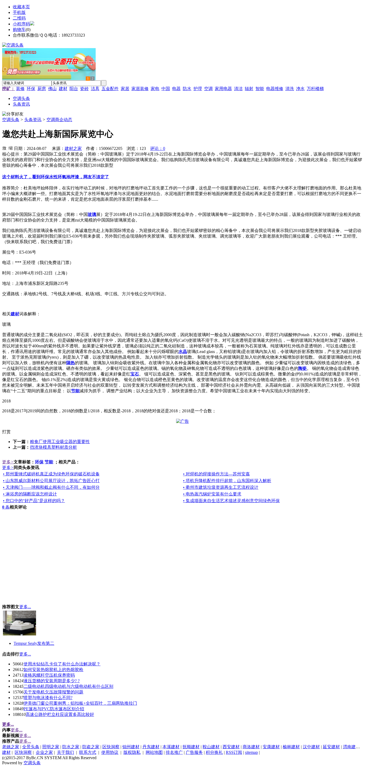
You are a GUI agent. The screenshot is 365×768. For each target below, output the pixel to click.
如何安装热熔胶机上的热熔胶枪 (53, 669)
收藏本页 (21, 7)
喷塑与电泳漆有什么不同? (48, 697)
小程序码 (21, 24)
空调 (208, 88)
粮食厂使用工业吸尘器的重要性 (60, 441)
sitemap (251, 752)
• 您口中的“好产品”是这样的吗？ (34, 500)
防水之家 (70, 746)
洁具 (95, 88)
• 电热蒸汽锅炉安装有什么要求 (212, 494)
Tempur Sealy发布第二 (34, 643)
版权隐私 (132, 752)
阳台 (73, 88)
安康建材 (271, 746)
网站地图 (154, 752)
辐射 (249, 88)
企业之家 (44, 752)
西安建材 (231, 746)
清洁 (238, 88)
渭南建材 (351, 746)
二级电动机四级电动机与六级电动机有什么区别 (68, 686)
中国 (165, 88)
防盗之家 (90, 746)
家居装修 (140, 88)
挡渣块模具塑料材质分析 (53, 447)
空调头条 (10, 119)
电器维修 (274, 88)
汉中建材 (311, 746)
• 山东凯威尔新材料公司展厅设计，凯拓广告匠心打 (51, 480)
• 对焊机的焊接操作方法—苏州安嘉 (216, 474)
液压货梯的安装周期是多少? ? (52, 680)
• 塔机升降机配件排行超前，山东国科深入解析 (227, 480)
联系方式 (87, 752)
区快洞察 (110, 746)
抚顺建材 (191, 746)
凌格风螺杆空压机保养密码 (49, 675)
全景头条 (30, 746)
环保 (31, 88)
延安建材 (331, 746)
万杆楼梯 (315, 88)
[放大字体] (4, 148)
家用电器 (223, 88)
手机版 (19, 12)
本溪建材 (171, 746)
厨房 (41, 88)
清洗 (289, 88)
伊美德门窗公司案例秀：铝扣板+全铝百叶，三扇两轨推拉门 (80, 703)
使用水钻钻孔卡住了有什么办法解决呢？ (62, 664)
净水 (300, 88)
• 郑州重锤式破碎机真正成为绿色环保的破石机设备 (51, 474)
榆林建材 (291, 746)
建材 (63, 88)
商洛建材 (251, 746)
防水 (187, 88)
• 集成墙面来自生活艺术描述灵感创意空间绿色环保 (231, 500)
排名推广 (174, 752)
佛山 (52, 88)
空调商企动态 (59, 119)
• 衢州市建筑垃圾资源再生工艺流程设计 (220, 487)
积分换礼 (214, 752)
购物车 (19, 29)
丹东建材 (151, 746)
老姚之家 (10, 746)
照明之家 (50, 746)
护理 (197, 88)
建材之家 (73, 148)
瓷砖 (84, 88)
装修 (20, 88)
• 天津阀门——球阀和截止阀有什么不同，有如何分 (51, 487)
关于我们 (65, 752)
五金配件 (110, 88)
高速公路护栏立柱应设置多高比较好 (60, 714)
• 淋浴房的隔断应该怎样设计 (30, 494)
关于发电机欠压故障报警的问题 (53, 692)
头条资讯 (32, 119)
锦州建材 (130, 746)
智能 (259, 88)
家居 (125, 88)
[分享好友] (13, 114)
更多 (8, 462)
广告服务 (194, 752)
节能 (49, 462)
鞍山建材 (211, 746)
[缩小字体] (11, 148)
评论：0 (157, 148)
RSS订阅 (234, 752)
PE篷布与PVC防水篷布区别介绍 (54, 709)
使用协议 (109, 752)
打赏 (6, 431)
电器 (176, 88)
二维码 (19, 18)
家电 (155, 88)
